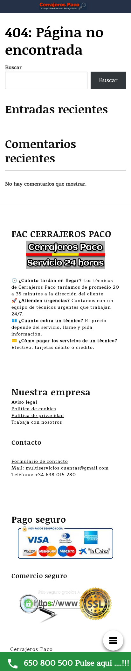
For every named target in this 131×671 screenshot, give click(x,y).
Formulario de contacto (39, 461)
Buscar (13, 67)
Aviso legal (24, 402)
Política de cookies (33, 409)
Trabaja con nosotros (36, 422)
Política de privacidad (37, 415)
